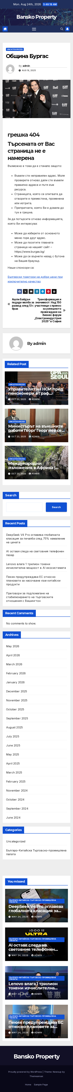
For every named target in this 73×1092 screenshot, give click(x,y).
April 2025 (13, 763)
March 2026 (14, 664)
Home (28, 1084)
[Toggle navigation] (34, 29)
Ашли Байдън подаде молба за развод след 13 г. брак (23, 304)
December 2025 (16, 691)
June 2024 (13, 817)
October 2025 (15, 709)
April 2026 (13, 655)
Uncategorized (15, 49)
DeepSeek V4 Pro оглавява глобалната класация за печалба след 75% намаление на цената (35, 538)
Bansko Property (36, 17)
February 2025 (16, 781)
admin (26, 65)
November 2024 (17, 790)
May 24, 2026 (20, 916)
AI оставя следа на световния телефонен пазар (31, 949)
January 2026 (15, 682)
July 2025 (12, 736)
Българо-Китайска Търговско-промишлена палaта (36, 852)
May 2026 (12, 646)
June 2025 (13, 745)
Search (10, 495)
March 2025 (14, 772)
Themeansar (36, 1076)
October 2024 (15, 799)
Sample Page (41, 1084)
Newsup (57, 1071)
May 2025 (12, 754)
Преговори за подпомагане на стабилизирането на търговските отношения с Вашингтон (29, 597)
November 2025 (17, 700)
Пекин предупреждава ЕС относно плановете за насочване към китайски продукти (33, 580)
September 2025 (17, 718)
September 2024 (17, 808)
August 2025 (14, 727)
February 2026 (16, 673)
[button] (61, 29)
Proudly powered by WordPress (25, 1071)
